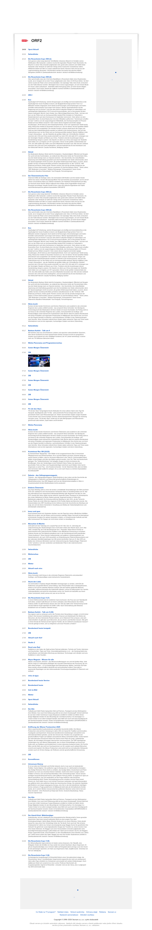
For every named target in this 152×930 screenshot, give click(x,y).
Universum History (35, 764)
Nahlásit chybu (63, 912)
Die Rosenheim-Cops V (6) (38, 855)
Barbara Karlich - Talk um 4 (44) (40, 612)
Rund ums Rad (34, 647)
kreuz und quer (34, 511)
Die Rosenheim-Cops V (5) (38, 841)
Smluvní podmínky (77, 912)
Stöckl (30, 152)
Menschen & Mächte (36, 524)
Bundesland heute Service (39, 680)
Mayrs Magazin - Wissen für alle (41, 659)
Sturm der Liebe (34, 582)
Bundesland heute (35, 685)
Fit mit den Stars (34, 409)
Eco (29, 100)
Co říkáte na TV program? (46, 912)
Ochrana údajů (91, 912)
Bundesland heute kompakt (39, 628)
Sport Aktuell (33, 49)
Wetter (30, 564)
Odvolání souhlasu (87, 915)
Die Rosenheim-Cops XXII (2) (39, 77)
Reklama (102, 912)
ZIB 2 (30, 95)
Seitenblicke (33, 54)
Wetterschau (33, 554)
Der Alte (31, 709)
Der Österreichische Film (38, 176)
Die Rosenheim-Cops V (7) (38, 598)
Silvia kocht (33, 304)
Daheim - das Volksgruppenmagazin (42, 475)
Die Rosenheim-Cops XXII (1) (39, 59)
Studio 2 (31, 642)
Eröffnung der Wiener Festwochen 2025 (44, 727)
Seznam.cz (112, 912)
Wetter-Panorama (35, 425)
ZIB (29, 352)
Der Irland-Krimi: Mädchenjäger (40, 815)
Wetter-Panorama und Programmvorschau (45, 343)
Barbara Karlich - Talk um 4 (39, 330)
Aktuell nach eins (35, 568)
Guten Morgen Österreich (38, 348)
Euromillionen (33, 759)
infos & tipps (33, 676)
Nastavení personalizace (69, 915)
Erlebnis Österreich (36, 488)
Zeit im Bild (32, 690)
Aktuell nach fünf (35, 638)
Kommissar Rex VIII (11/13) (39, 451)
